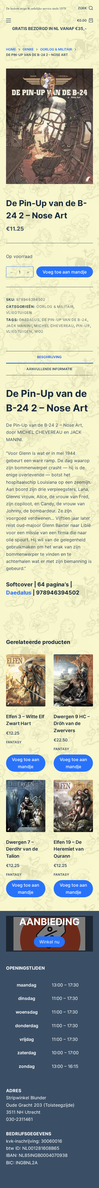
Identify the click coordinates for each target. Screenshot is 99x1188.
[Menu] (8, 20)
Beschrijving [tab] (49, 357)
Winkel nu (49, 942)
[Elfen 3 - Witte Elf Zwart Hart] (25, 680)
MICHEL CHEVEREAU (54, 325)
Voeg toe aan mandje (65, 272)
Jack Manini (19, 325)
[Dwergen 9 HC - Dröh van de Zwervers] (73, 680)
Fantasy (13, 742)
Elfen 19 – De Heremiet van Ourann (69, 849)
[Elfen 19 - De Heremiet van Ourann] (73, 806)
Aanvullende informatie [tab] (49, 369)
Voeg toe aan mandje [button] (25, 763)
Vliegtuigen (19, 312)
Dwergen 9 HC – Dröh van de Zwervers (72, 723)
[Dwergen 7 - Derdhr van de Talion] (25, 806)
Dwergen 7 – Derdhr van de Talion (22, 849)
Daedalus (29, 319)
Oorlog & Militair (54, 306)
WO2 (38, 331)
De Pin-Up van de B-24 (64, 319)
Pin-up (83, 325)
